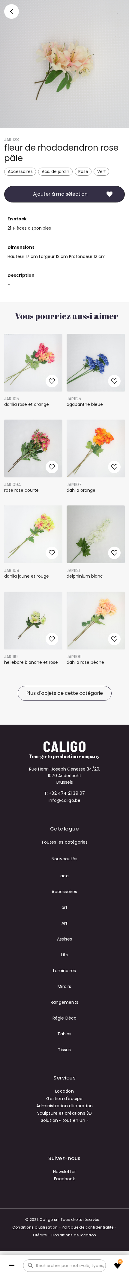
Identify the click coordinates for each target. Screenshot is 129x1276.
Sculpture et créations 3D (64, 1113)
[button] (11, 1265)
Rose (83, 171)
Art (65, 923)
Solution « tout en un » (64, 1120)
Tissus (64, 1050)
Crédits (40, 1235)
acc (64, 876)
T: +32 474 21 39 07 (64, 793)
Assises (64, 939)
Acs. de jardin (55, 171)
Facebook (64, 1179)
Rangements (64, 1002)
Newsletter (64, 1172)
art (65, 907)
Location (64, 1091)
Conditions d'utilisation (35, 1227)
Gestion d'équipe (64, 1099)
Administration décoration (64, 1106)
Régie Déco (64, 1018)
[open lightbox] (64, 64)
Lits (64, 955)
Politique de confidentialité (87, 1227)
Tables (64, 1034)
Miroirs (64, 986)
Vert (101, 171)
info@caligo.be (65, 800)
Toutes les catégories (64, 842)
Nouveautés (64, 859)
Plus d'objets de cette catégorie (64, 693)
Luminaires (64, 971)
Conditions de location (73, 1235)
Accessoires (20, 171)
